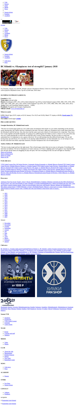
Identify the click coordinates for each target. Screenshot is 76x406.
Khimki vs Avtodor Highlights (37, 183)
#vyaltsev (45, 309)
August (6, 230)
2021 (5, 193)
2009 (5, 213)
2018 (5, 198)
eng (4, 25)
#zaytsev (39, 309)
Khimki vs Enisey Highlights (30, 187)
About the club (8, 351)
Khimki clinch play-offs (38, 185)
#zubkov (24, 309)
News (6, 9)
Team (6, 5)
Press (6, 62)
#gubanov (38, 307)
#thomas (13, 309)
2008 (5, 215)
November (7, 225)
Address (6, 392)
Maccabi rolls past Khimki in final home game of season (42, 188)
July (5, 231)
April (6, 236)
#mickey (10, 307)
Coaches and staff (9, 333)
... (59, 188)
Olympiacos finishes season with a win (14, 188)
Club (5, 2)
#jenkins (18, 309)
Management (8, 353)
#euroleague (63, 309)
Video (6, 342)
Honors (6, 376)
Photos (6, 344)
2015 (5, 203)
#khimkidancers (62, 307)
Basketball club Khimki (9, 400)
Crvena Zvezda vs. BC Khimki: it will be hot (56, 250)
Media (6, 7)
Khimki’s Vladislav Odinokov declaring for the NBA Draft (52, 182)
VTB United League (10, 321)
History (6, 356)
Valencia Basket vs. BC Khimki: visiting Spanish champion (45, 249)
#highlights (4, 309)
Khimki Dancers (9, 355)
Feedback (7, 394)
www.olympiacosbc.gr (17, 108)
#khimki (69, 309)
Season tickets (8, 12)
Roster (6, 332)
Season (6, 4)
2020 (5, 195)
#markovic (33, 309)
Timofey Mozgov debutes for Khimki (56, 185)
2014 (5, 205)
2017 (5, 200)
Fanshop (6, 14)
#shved (50, 309)
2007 (5, 217)
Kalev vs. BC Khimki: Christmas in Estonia (37, 252)
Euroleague (7, 319)
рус (2, 25)
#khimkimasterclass (24, 307)
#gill (28, 309)
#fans (9, 309)
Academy (7, 15)
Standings (7, 318)
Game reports (8, 324)
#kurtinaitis (4, 307)
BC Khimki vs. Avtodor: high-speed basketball (14, 249)
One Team (7, 358)
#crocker (15, 307)
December (7, 223)
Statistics (7, 335)
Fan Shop (7, 383)
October (6, 226)
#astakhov (45, 307)
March (6, 238)
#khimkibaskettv (53, 307)
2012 (5, 208)
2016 (5, 202)
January (6, 241)
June (5, 233)
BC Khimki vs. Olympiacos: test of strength (30, 250)
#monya (3, 310)
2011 (5, 210)
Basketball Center (9, 360)
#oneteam (70, 307)
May (5, 235)
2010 (5, 212)
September (7, 228)
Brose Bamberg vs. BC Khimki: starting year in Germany (23, 254)
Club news (7, 61)
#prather (32, 307)
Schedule (7, 323)
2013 (5, 207)
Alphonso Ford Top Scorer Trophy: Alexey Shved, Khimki (18, 182)
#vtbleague (56, 309)
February (7, 240)
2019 (5, 197)
